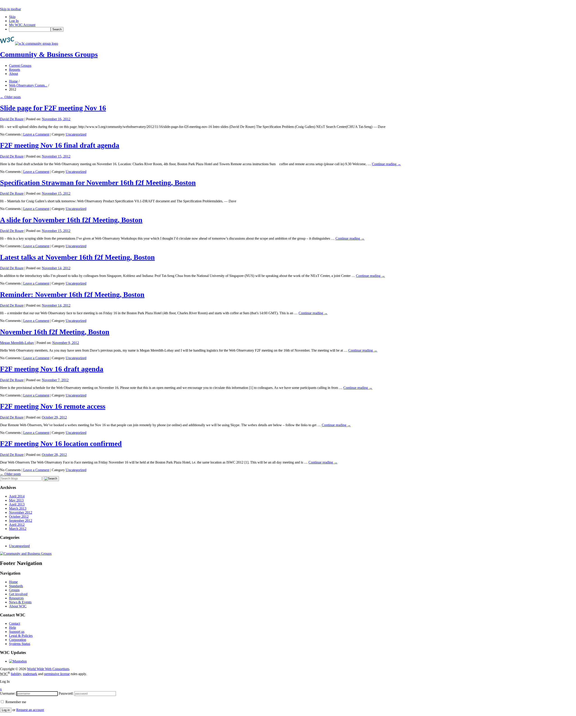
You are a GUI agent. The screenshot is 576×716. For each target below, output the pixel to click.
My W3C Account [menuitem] (22, 25)
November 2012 (20, 512)
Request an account (30, 710)
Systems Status (19, 644)
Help (12, 627)
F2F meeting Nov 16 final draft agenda (59, 145)
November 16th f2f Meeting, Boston (54, 332)
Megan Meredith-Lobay (17, 343)
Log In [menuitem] (14, 21)
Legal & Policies (21, 636)
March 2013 (17, 508)
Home (13, 81)
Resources (16, 598)
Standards (16, 586)
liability (16, 674)
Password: (66, 693)
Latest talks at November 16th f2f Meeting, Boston (77, 257)
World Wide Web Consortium (48, 669)
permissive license (57, 674)
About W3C (18, 606)
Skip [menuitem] (12, 17)
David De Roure (12, 119)
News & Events (20, 602)
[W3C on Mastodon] (18, 661)
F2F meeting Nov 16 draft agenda (51, 369)
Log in (6, 710)
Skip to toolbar (10, 9)
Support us (16, 631)
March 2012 (17, 529)
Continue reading (386, 164)
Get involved (18, 594)
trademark (30, 674)
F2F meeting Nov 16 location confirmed (61, 443)
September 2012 (20, 520)
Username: (7, 693)
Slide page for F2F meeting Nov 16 (53, 108)
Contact (14, 623)
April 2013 (17, 504)
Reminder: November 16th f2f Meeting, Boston (72, 294)
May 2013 (16, 500)
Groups (14, 590)
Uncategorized (76, 134)
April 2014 (17, 496)
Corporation (17, 640)
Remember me (15, 702)
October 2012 (19, 516)
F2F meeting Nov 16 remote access (52, 406)
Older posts (10, 97)
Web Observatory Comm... (28, 85)
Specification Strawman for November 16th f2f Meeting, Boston (98, 182)
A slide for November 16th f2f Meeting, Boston (71, 220)
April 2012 (17, 524)
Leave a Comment (36, 134)
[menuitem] (292, 29)
